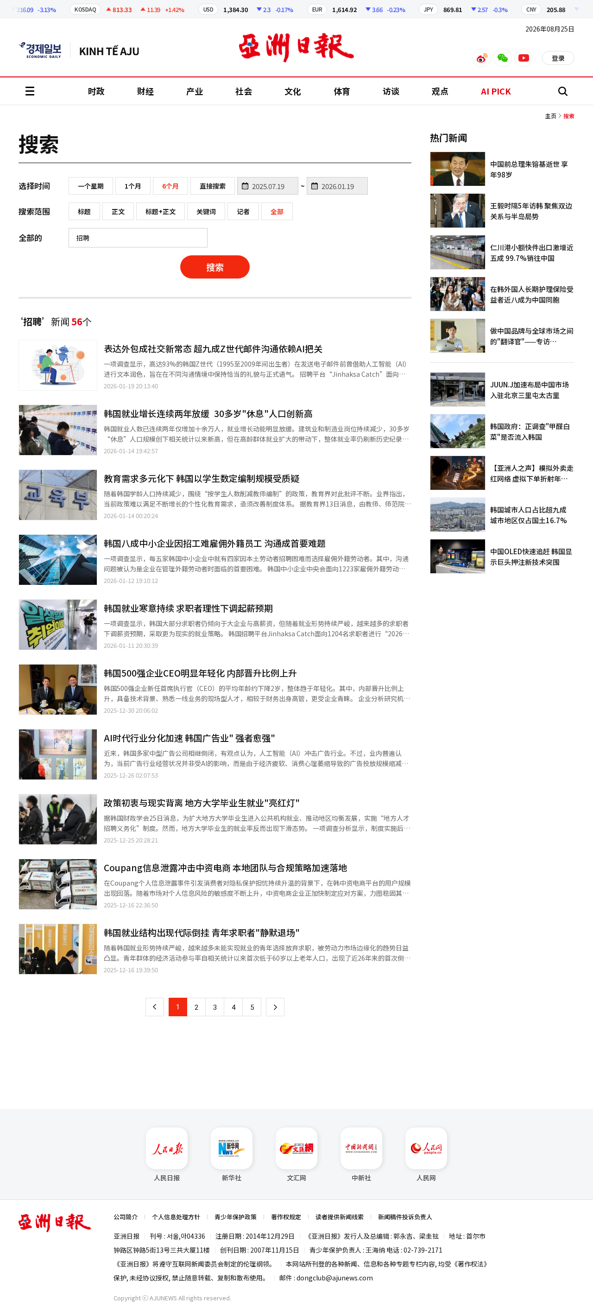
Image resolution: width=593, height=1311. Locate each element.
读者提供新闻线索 (339, 1216)
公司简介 (126, 1216)
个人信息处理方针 (176, 1216)
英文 (44, 50)
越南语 (114, 50)
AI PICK (496, 91)
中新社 (361, 1177)
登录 (558, 58)
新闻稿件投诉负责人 (405, 1216)
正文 (118, 211)
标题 (84, 211)
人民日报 (167, 1177)
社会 (243, 91)
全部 (277, 211)
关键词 (206, 211)
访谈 (391, 91)
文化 (292, 91)
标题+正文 (160, 211)
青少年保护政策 (235, 1216)
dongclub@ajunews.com (334, 1277)
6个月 (170, 185)
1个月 (133, 185)
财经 (145, 91)
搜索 (215, 266)
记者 (243, 211)
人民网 (426, 1177)
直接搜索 (213, 185)
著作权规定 (286, 1216)
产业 (194, 91)
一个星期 (91, 185)
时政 (96, 91)
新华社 (231, 1177)
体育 (342, 91)
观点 (440, 91)
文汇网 (296, 1177)
